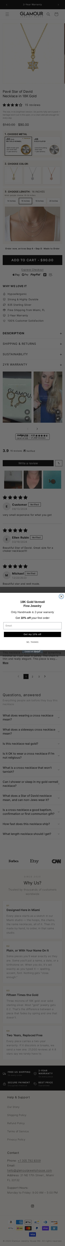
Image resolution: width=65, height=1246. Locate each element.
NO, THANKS (33, 642)
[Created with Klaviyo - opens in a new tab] (32, 651)
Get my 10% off (32, 634)
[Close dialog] (61, 596)
